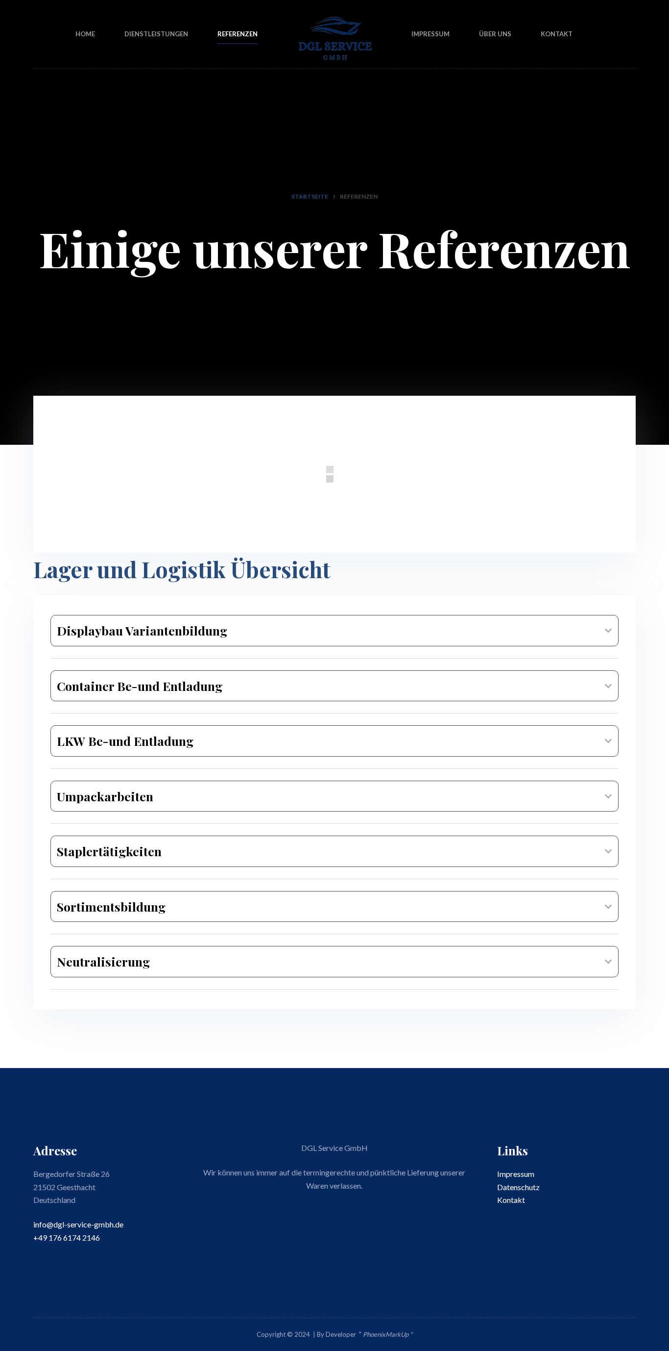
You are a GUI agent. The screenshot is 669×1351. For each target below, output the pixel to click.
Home (85, 34)
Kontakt (557, 34)
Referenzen (237, 34)
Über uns (495, 34)
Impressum (430, 34)
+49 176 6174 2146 (66, 1237)
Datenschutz (518, 1187)
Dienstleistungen (156, 34)
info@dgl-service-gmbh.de (78, 1224)
